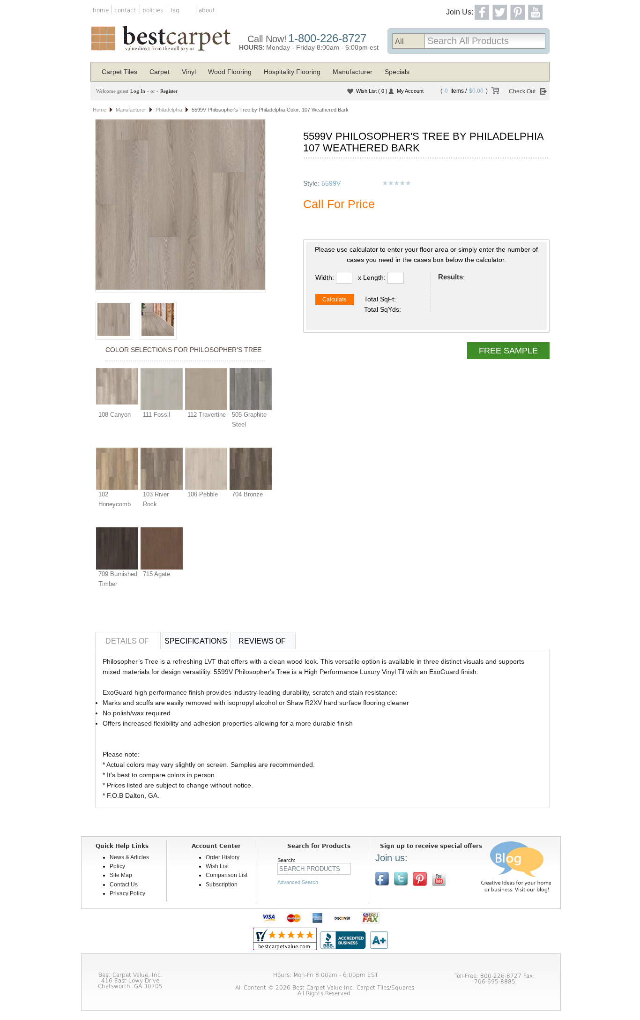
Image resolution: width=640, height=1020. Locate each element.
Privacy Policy (127, 893)
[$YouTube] (439, 879)
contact (125, 10)
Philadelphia (169, 109)
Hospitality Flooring (292, 71)
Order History (222, 857)
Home (99, 109)
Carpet (159, 71)
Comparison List (226, 875)
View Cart (494, 91)
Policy (117, 866)
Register (169, 91)
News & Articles (129, 857)
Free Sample (508, 350)
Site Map (121, 875)
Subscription (222, 884)
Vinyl (189, 71)
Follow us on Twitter (401, 879)
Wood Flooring (230, 71)
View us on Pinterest (420, 879)
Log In (137, 91)
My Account (410, 91)
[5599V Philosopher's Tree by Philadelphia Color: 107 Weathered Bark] (180, 206)
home (101, 10)
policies (152, 10)
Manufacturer (352, 71)
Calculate (334, 299)
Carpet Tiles (119, 71)
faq (175, 10)
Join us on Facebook (382, 879)
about (207, 10)
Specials (397, 71)
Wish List (371, 91)
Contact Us (124, 884)
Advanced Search (297, 882)
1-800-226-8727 (327, 38)
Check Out (522, 91)
